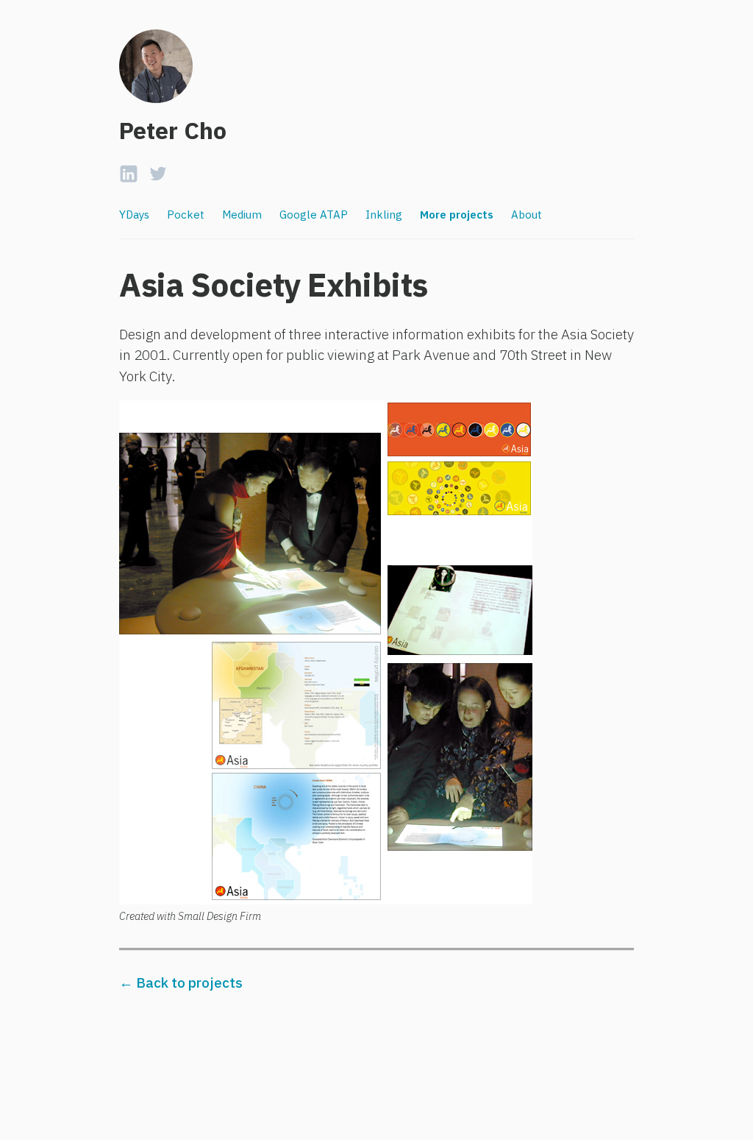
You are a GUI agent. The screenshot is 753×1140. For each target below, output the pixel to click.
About (526, 215)
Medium (242, 215)
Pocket (185, 215)
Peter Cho (172, 130)
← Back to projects (181, 982)
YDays (134, 215)
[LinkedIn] (128, 170)
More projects (456, 215)
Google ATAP (313, 215)
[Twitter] (158, 170)
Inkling (383, 215)
